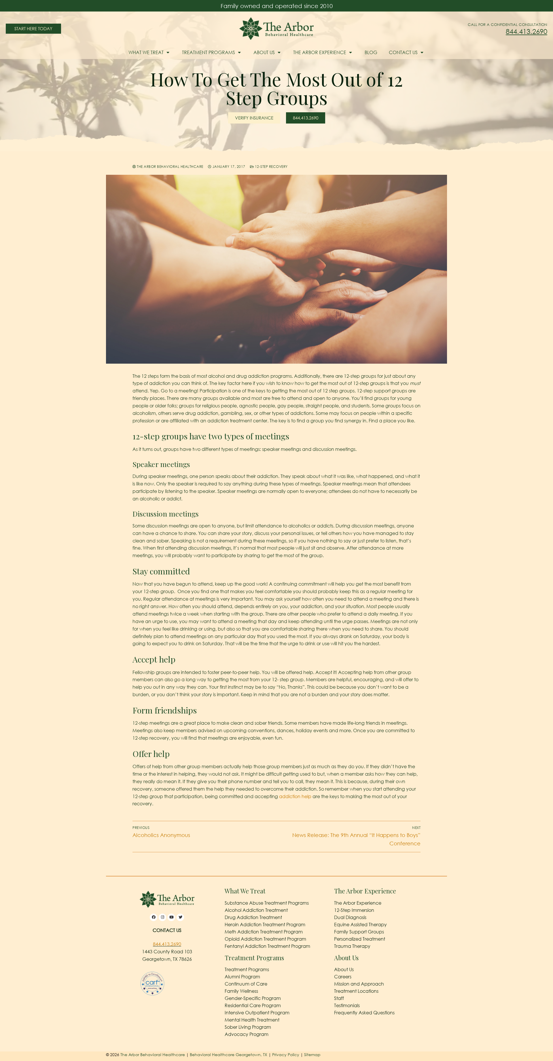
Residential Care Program (253, 1005)
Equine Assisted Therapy (360, 924)
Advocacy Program (246, 1034)
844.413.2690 (526, 31)
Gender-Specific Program (253, 998)
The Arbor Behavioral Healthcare (169, 166)
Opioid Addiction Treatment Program (265, 939)
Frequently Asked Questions (364, 1013)
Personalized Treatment (359, 939)
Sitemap (312, 1054)
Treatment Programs (208, 52)
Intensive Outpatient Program (257, 1013)
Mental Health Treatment (252, 1020)
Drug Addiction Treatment (253, 917)
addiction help (295, 796)
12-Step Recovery (271, 166)
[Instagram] (162, 917)
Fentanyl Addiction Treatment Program (267, 946)
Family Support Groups (359, 932)
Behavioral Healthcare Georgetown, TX (228, 1054)
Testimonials (347, 1005)
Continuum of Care (246, 984)
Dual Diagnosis (350, 917)
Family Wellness (241, 991)
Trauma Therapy (352, 946)
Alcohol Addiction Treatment (256, 910)
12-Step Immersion (354, 910)
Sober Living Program (248, 1027)
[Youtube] (171, 917)
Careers (342, 977)
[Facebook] (153, 917)
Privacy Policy (286, 1054)
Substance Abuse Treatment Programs (267, 903)
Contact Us (403, 52)
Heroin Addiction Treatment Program (265, 924)
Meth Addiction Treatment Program (264, 932)
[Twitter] (180, 917)
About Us (264, 52)
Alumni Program (242, 977)
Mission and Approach (359, 984)
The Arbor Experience (319, 52)
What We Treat (146, 52)
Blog (371, 52)
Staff (339, 998)
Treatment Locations (356, 991)
